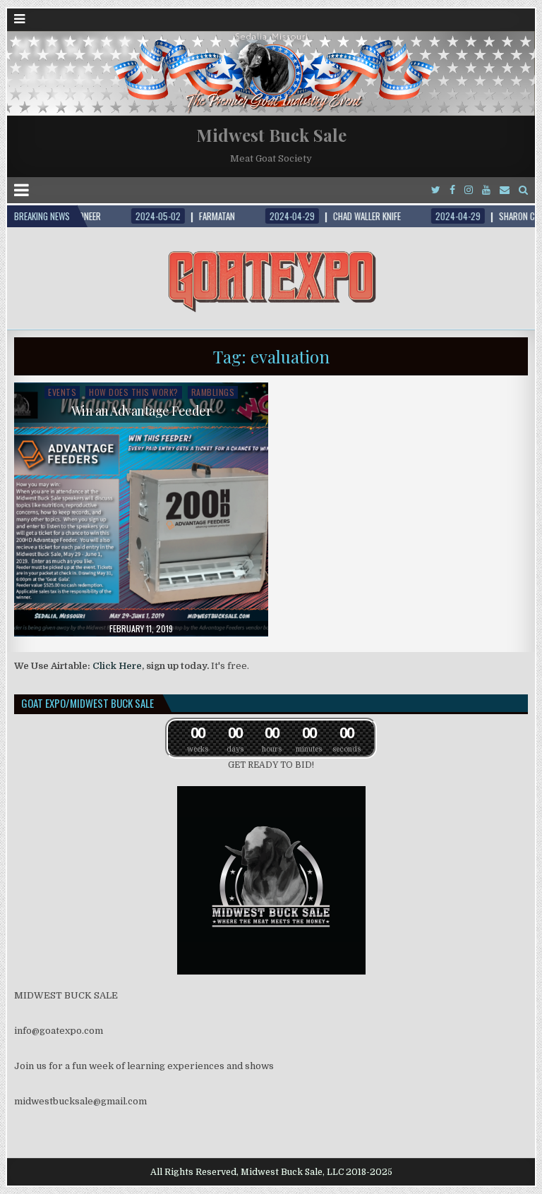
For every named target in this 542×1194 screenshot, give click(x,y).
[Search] (523, 190)
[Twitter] (435, 190)
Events (62, 392)
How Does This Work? (134, 392)
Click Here (117, 666)
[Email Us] (505, 190)
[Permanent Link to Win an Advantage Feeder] (141, 509)
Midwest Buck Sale (271, 134)
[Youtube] (486, 190)
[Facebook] (452, 190)
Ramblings (213, 392)
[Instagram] (468, 190)
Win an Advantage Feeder (141, 410)
